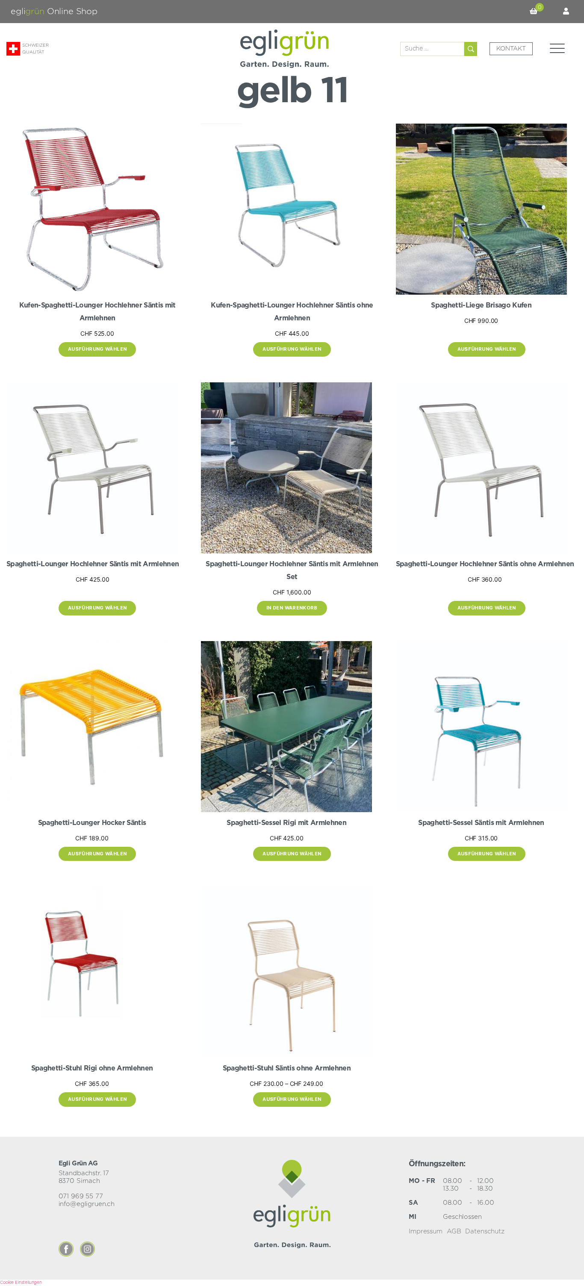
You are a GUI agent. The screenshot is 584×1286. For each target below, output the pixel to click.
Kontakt (511, 49)
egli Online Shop (54, 11)
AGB (454, 1231)
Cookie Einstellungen (21, 1282)
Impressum (425, 1231)
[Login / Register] (566, 11)
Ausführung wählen (97, 349)
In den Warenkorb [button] (292, 608)
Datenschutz (484, 1231)
